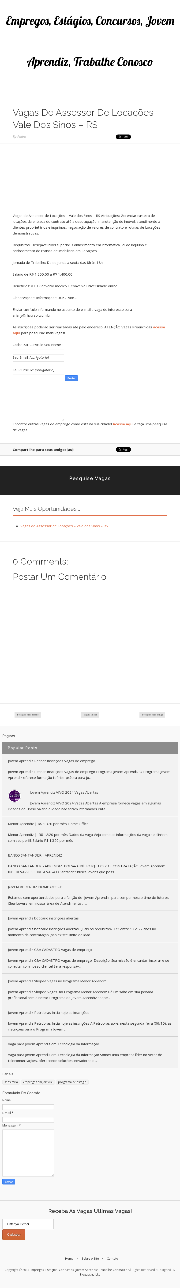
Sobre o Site (90, 1258)
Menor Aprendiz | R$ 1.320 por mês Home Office (48, 823)
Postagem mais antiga (152, 714)
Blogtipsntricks (90, 1274)
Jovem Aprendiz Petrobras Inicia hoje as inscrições (48, 1012)
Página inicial (90, 714)
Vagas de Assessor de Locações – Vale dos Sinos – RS (64, 525)
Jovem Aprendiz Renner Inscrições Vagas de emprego (51, 760)
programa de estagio (72, 1082)
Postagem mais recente (27, 714)
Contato (112, 1258)
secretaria (11, 1082)
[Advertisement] (90, 180)
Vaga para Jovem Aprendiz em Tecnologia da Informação (53, 1044)
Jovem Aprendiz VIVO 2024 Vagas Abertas (64, 792)
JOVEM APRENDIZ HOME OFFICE (35, 886)
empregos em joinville (38, 1082)
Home (69, 1258)
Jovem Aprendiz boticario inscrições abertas (43, 918)
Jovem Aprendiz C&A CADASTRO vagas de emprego (50, 949)
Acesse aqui (123, 424)
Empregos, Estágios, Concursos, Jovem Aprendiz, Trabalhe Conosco (77, 1270)
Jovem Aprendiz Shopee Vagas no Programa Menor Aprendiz (57, 981)
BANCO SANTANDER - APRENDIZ (35, 855)
